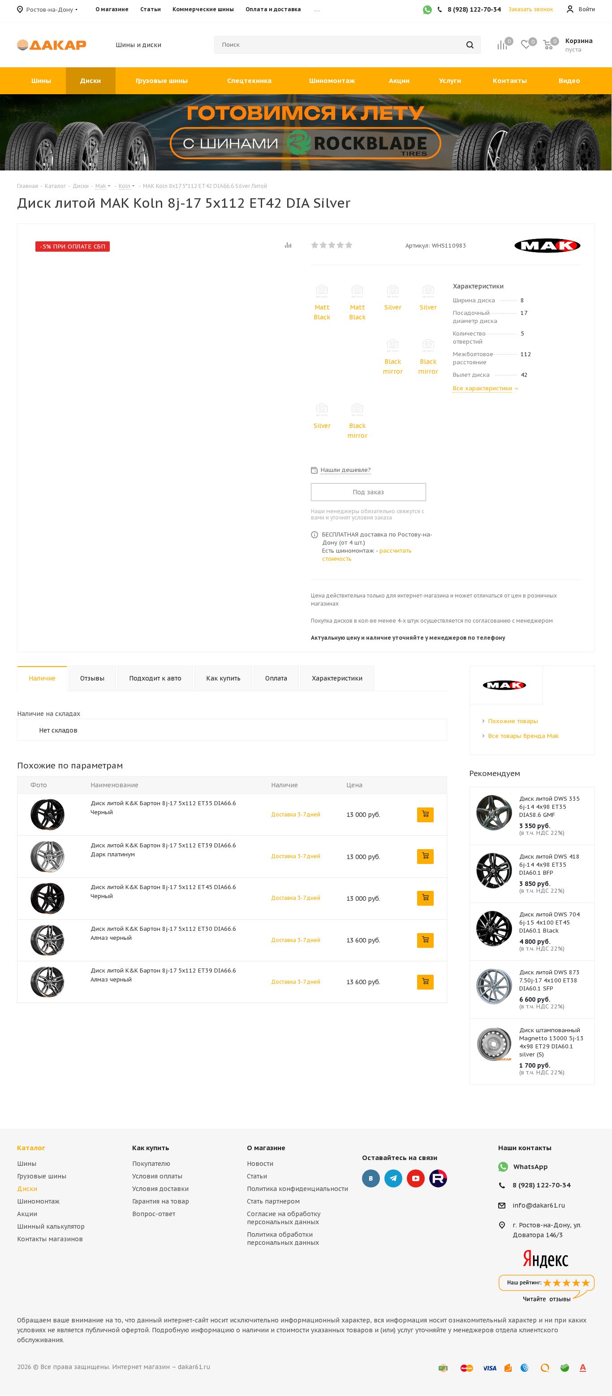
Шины (26, 1164)
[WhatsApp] (427, 10)
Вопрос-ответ (153, 1214)
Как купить (150, 1147)
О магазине (266, 1147)
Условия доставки (160, 1189)
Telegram (393, 1178)
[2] (323, 245)
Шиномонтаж (38, 1201)
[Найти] (470, 45)
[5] (349, 245)
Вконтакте (371, 1178)
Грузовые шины (41, 1176)
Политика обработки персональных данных (283, 1238)
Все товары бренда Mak (523, 736)
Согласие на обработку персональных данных (283, 1218)
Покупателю (151, 1164)
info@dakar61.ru (539, 1205)
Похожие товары (513, 721)
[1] (315, 245)
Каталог (31, 1147)
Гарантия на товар (160, 1201)
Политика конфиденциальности (297, 1189)
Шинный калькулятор (51, 1226)
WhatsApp (530, 1166)
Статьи (257, 1176)
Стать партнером (273, 1201)
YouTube (416, 1178)
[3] (332, 245)
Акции (27, 1214)
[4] (340, 245)
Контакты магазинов (50, 1239)
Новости (260, 1164)
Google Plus (438, 1178)
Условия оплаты (157, 1176)
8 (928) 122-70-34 (541, 1185)
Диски (27, 1189)
